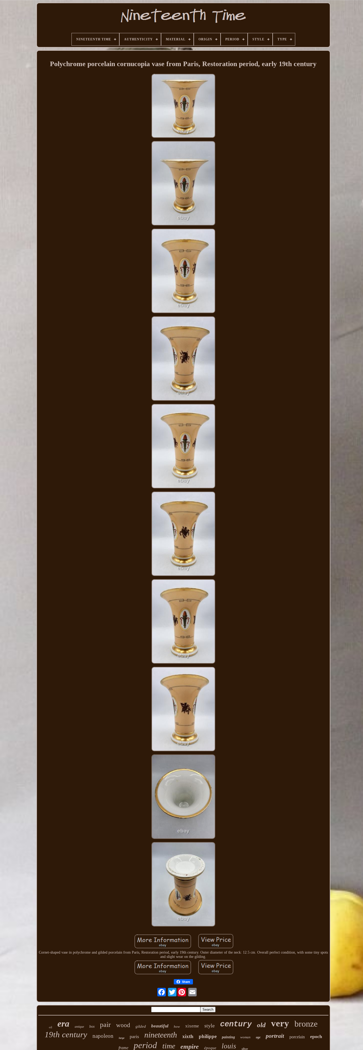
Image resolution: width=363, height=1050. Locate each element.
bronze (306, 1023)
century (236, 1024)
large (121, 1037)
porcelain (297, 1037)
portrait (275, 1035)
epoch (316, 1036)
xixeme (192, 1025)
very (280, 1023)
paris (134, 1036)
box (92, 1026)
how (177, 1026)
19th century (66, 1034)
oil (50, 1027)
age (258, 1037)
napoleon (102, 1036)
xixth (187, 1036)
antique (79, 1026)
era (63, 1023)
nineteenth (160, 1034)
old (261, 1024)
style (209, 1025)
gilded (141, 1026)
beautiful (159, 1025)
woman (245, 1037)
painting (228, 1037)
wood (123, 1025)
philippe (208, 1036)
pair (105, 1024)
